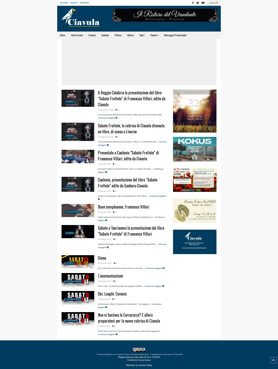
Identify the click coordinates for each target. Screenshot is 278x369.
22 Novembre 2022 (106, 110)
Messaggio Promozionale (175, 35)
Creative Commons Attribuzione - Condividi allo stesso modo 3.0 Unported (153, 354)
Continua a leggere (107, 118)
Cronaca (92, 35)
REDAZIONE (84, 3)
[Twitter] (197, 3)
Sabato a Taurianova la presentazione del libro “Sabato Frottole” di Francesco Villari (131, 231)
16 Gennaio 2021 (105, 263)
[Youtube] (203, 3)
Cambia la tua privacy (139, 360)
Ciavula (153, 35)
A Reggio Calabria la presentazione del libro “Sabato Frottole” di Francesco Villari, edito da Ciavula (131, 98)
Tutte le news (77, 35)
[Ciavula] (82, 19)
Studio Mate (145, 365)
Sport (142, 35)
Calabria (70, 101)
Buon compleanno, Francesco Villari (123, 207)
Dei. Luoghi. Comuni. (112, 294)
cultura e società (73, 212)
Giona (102, 258)
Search (213, 3)
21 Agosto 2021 (104, 212)
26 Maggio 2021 (104, 239)
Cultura (130, 35)
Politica (118, 35)
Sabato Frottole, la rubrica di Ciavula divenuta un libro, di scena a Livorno (131, 128)
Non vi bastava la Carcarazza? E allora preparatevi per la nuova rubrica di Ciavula (129, 318)
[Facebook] (193, 3)
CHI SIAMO (64, 3)
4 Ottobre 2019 (104, 326)
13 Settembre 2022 (106, 137)
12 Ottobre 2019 (104, 281)
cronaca (70, 136)
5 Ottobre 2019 (104, 299)
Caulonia (105, 35)
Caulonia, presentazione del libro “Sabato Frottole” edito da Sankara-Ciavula (127, 183)
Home (62, 35)
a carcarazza (71, 320)
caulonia (70, 158)
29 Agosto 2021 (104, 191)
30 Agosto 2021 (104, 164)
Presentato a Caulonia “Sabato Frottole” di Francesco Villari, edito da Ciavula (128, 155)
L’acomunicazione (110, 276)
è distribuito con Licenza (140, 354)
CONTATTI (74, 3)
